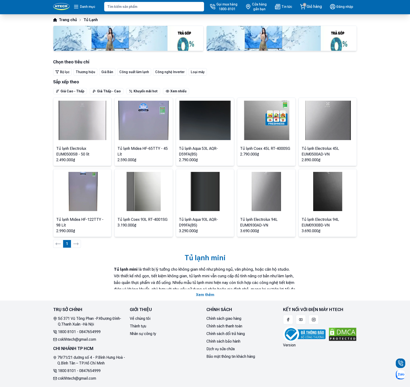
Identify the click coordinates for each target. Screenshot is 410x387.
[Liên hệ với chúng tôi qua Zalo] (400, 374)
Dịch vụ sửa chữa (220, 349)
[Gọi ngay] (400, 363)
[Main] (61, 6)
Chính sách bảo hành (223, 341)
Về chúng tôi (140, 318)
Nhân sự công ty (143, 333)
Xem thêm (205, 295)
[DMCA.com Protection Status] (342, 334)
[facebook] (288, 319)
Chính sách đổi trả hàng (225, 333)
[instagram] (314, 319)
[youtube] (301, 319)
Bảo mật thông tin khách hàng (230, 356)
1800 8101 (67, 332)
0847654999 (90, 332)
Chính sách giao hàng (223, 318)
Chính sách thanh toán (224, 326)
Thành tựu (138, 326)
